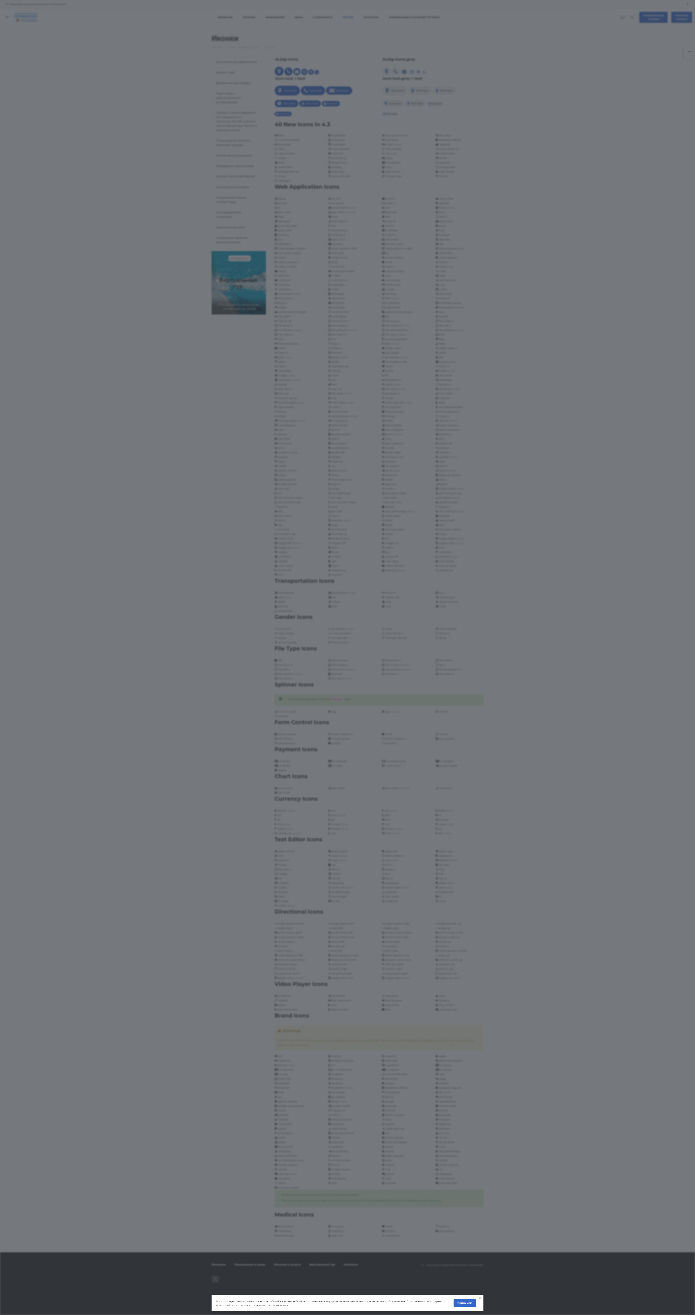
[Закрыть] (480, 1298)
